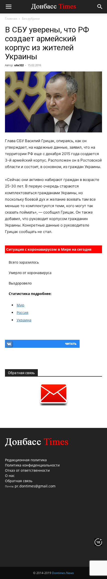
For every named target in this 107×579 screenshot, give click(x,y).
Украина (24, 320)
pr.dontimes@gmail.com (35, 486)
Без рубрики (31, 18)
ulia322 (19, 65)
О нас (10, 475)
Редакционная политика (26, 460)
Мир (20, 305)
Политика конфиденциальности (32, 465)
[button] (8, 6)
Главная (11, 18)
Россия (22, 312)
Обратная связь (18, 480)
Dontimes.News (63, 573)
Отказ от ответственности (27, 470)
